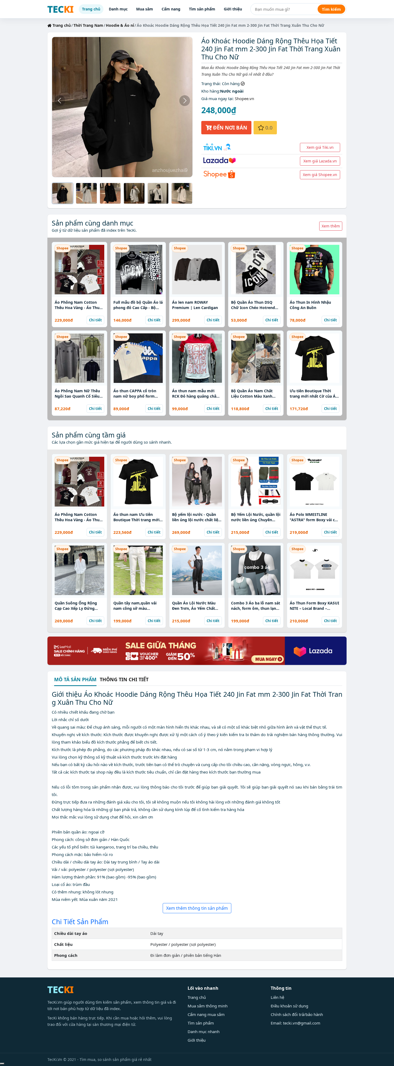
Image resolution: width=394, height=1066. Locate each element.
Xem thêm (331, 226)
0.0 (268, 127)
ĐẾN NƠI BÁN (229, 127)
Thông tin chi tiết (124, 679)
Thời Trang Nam (88, 25)
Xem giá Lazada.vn (320, 160)
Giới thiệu (233, 9)
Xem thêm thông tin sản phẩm (197, 908)
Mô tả (75, 680)
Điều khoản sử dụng (289, 1005)
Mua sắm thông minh (208, 1005)
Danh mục (118, 9)
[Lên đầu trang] (2, 1063)
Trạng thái (210, 83)
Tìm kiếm (331, 9)
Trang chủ (91, 9)
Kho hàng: (210, 91)
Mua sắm (144, 9)
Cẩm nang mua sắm (206, 1014)
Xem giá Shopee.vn (320, 174)
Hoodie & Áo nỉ (120, 25)
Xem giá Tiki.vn (320, 147)
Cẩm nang (171, 9)
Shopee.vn (244, 98)
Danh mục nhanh (204, 1031)
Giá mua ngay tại (217, 98)
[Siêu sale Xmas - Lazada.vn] (197, 650)
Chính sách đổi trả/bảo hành (297, 1014)
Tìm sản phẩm (202, 9)
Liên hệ (277, 997)
